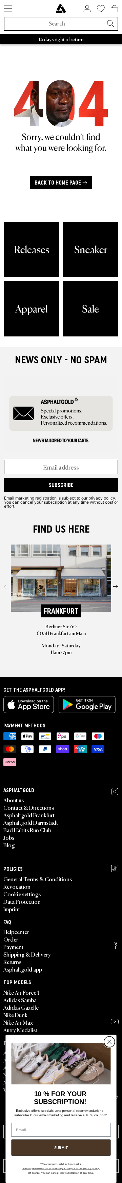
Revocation (16, 886)
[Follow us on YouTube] (115, 1021)
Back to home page (58, 182)
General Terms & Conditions (37, 879)
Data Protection (22, 901)
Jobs (8, 837)
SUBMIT (61, 1147)
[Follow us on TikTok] (114, 868)
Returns (12, 961)
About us (13, 800)
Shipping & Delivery (27, 954)
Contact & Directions (28, 807)
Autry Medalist (20, 1030)
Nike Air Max (18, 1022)
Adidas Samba (20, 1000)
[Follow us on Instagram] (114, 791)
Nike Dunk (15, 1015)
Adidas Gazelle (21, 1007)
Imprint (11, 909)
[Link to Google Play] (87, 704)
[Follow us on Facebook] (115, 945)
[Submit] (110, 24)
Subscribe (61, 485)
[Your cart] (114, 8)
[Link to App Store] (28, 704)
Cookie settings (22, 894)
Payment (13, 946)
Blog (9, 845)
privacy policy (101, 498)
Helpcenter (16, 931)
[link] (61, 8)
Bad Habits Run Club (27, 830)
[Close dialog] (109, 1042)
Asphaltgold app (22, 969)
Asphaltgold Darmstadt (30, 822)
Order (10, 939)
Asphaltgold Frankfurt (29, 815)
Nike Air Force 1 (21, 992)
